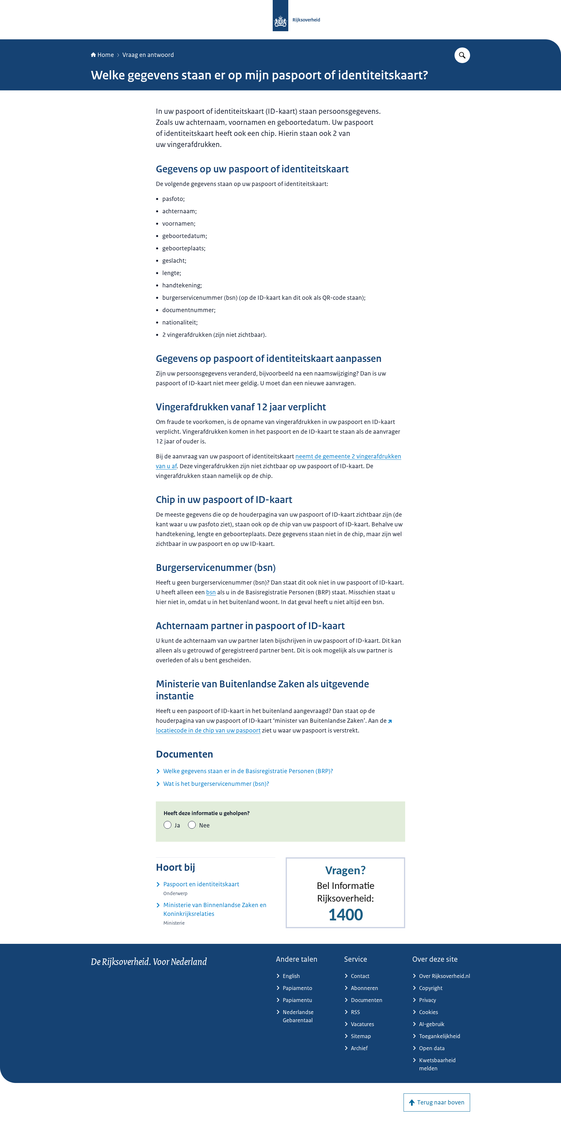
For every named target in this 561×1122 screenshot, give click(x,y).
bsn (211, 592)
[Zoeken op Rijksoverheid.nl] (462, 55)
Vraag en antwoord (148, 55)
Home (105, 55)
